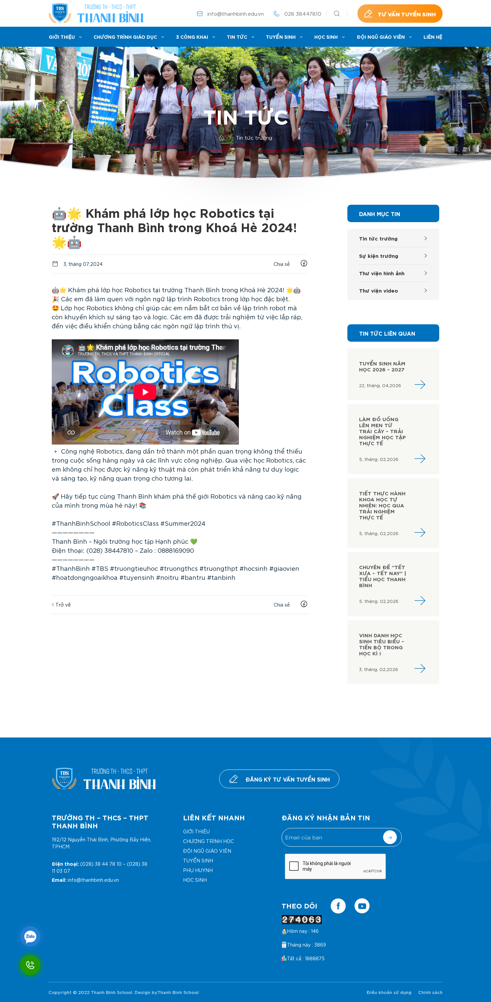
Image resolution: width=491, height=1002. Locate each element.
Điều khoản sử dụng (389, 992)
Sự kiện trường (378, 255)
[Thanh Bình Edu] (95, 13)
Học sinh (326, 36)
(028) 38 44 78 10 (101, 864)
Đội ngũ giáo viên (381, 36)
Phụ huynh (198, 870)
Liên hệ (433, 36)
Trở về (62, 605)
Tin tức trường (378, 237)
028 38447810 (302, 13)
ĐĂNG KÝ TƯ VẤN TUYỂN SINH (288, 779)
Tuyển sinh (281, 36)
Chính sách (430, 992)
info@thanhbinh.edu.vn (235, 13)
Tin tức (237, 36)
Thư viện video (378, 290)
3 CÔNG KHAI (192, 36)
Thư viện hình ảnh (381, 272)
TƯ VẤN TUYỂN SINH (407, 13)
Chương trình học (208, 841)
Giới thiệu (62, 36)
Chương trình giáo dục (125, 36)
